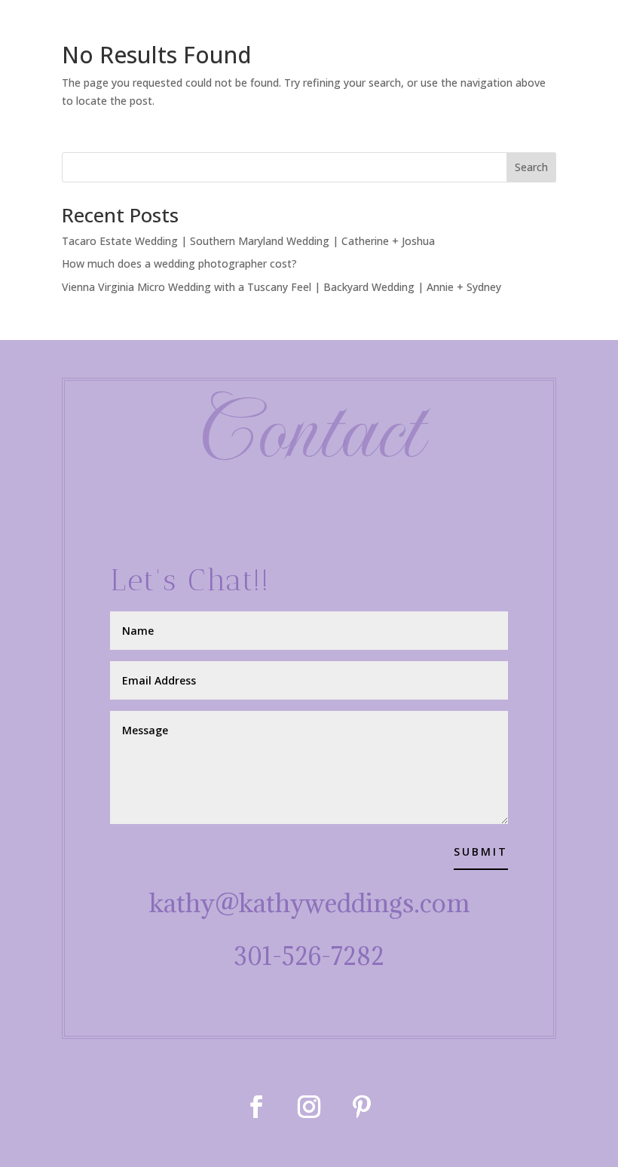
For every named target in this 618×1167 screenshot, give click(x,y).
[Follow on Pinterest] (361, 1106)
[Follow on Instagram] (309, 1106)
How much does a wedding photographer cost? (179, 263)
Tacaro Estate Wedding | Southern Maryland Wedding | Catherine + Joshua (248, 241)
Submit (481, 851)
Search (531, 167)
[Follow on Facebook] (256, 1106)
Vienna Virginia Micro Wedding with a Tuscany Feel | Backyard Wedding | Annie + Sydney (281, 287)
